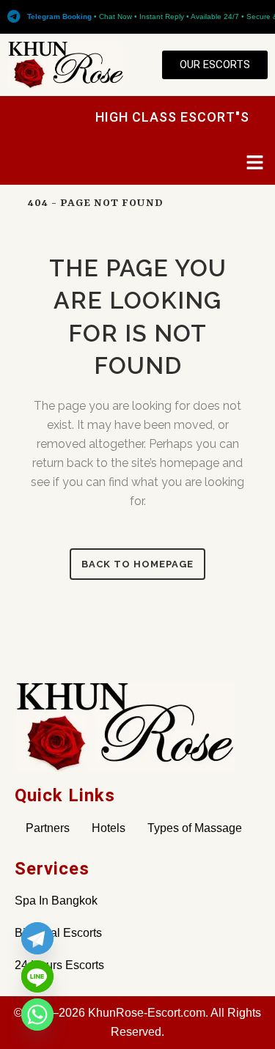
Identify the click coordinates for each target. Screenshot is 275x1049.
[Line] (37, 976)
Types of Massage (194, 828)
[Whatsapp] (37, 1014)
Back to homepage (137, 564)
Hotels (108, 828)
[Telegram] (37, 938)
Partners (48, 828)
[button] (255, 163)
